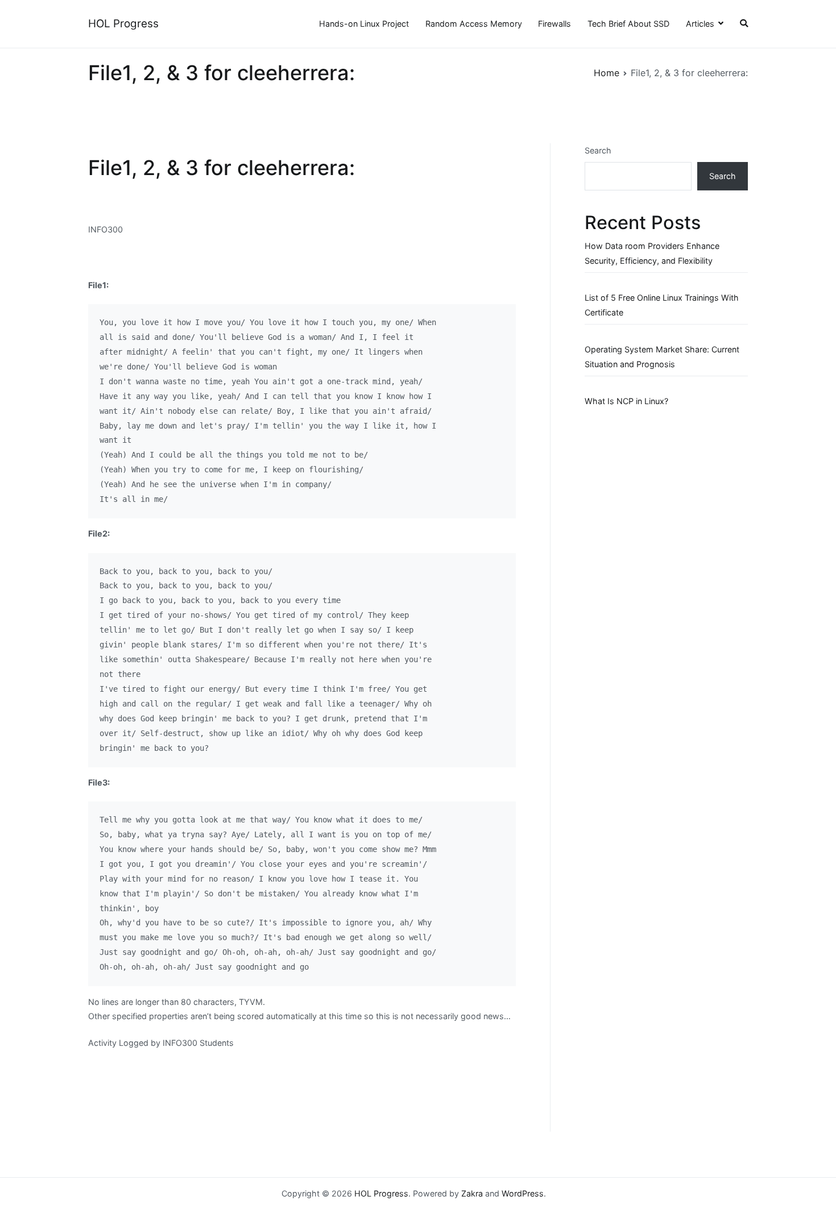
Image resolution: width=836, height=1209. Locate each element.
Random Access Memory (473, 23)
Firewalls (554, 23)
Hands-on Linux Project (364, 23)
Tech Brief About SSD (628, 23)
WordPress (523, 1193)
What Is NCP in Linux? (626, 401)
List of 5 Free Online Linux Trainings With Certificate (662, 305)
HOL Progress (123, 23)
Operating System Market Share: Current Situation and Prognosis (662, 356)
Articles (700, 23)
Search (598, 150)
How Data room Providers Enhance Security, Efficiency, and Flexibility (652, 253)
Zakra (472, 1193)
